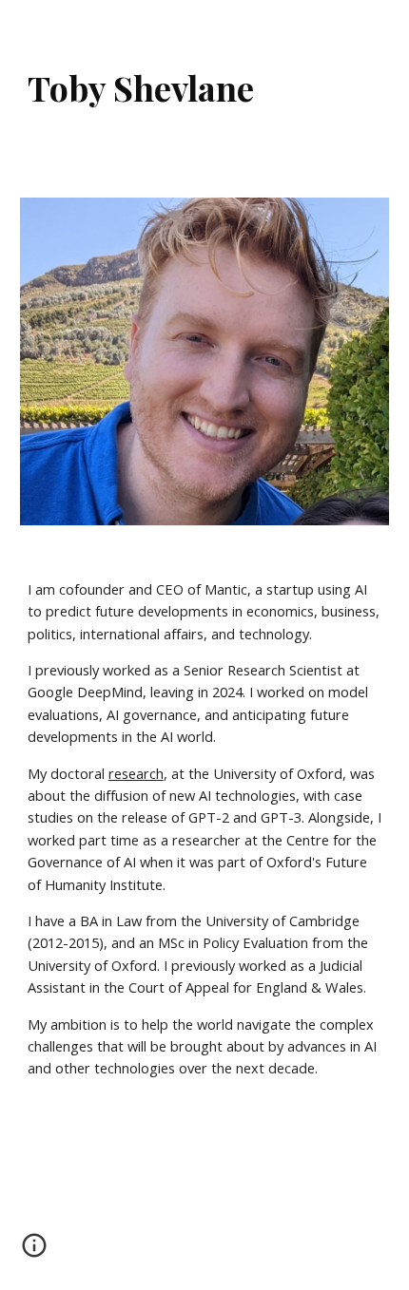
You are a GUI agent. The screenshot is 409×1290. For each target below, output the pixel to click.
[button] (34, 1252)
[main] (205, 87)
